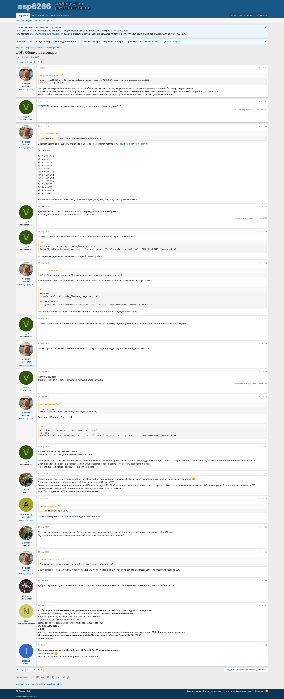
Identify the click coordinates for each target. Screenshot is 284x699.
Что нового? (39, 15)
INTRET (26, 660)
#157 (264, 605)
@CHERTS (43, 236)
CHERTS (42, 106)
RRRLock (26, 596)
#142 (264, 101)
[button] (47, 15)
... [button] (31, 62)
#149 (264, 371)
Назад (21, 62)
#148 (264, 343)
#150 (264, 397)
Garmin (26, 489)
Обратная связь (194, 691)
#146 (264, 263)
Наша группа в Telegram (168, 41)
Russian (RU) (24, 691)
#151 (264, 446)
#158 (264, 645)
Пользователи (59, 15)
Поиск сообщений (43, 20)
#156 (264, 580)
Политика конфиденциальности (238, 691)
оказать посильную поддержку (46, 33)
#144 (264, 206)
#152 (264, 473)
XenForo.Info (34, 696)
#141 (264, 68)
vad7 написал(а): (47, 133)
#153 (264, 498)
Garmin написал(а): (48, 506)
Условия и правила (212, 691)
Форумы (23, 15)
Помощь (259, 691)
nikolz (26, 621)
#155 (264, 552)
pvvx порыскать (68, 516)
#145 (264, 231)
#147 (264, 318)
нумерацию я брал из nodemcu (131, 143)
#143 (264, 126)
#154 (264, 527)
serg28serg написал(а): (50, 75)
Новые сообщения (24, 20)
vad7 (26, 116)
